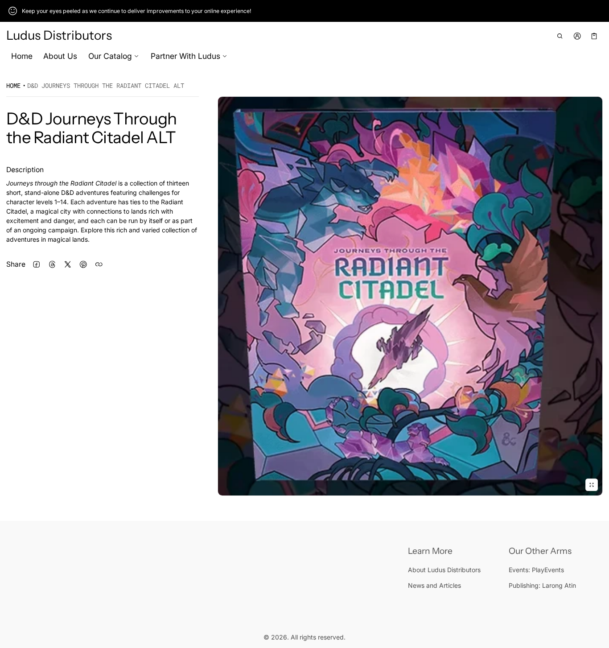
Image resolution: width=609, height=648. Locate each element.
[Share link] (99, 264)
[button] (560, 36)
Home (22, 56)
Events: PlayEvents (536, 570)
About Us (60, 56)
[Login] (577, 36)
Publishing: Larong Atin (542, 585)
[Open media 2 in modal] (410, 296)
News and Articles (434, 585)
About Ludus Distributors (444, 570)
